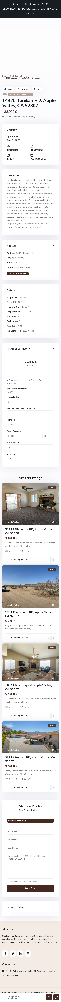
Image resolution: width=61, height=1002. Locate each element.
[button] (5, 50)
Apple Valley (29, 116)
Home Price (12, 420)
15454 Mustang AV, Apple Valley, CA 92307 (28, 687)
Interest (11, 454)
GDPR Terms (31, 881)
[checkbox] (8, 882)
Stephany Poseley (19, 559)
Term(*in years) (14, 442)
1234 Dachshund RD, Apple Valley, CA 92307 (29, 614)
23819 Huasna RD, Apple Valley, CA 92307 (30, 759)
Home (4, 76)
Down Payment (14, 431)
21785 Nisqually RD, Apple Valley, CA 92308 (29, 531)
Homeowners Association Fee (21, 408)
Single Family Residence (20, 76)
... (33, 546)
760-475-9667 (13, 975)
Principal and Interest (17, 388)
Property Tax (13, 397)
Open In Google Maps (18, 273)
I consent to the (23, 882)
